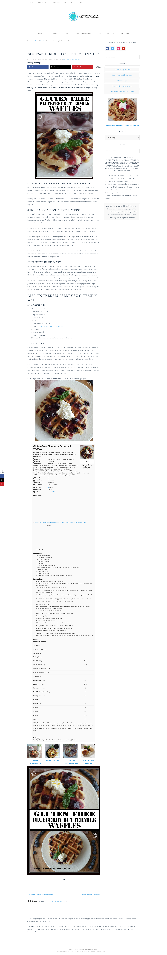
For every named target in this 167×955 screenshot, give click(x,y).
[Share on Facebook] (2, 476)
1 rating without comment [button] (57, 901)
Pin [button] (90, 465)
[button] (84, 467)
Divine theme (84, 949)
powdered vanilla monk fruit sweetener (49, 326)
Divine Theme (74, 952)
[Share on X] (2, 480)
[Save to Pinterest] (2, 484)
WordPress (101, 952)
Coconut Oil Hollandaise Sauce (122, 86)
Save (88, 462)
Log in (108, 952)
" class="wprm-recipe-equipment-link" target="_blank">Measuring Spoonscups (60, 522)
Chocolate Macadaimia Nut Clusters (122, 92)
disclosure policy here (72, 60)
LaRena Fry (51, 492)
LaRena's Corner (83, 16)
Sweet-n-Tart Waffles (53, 761)
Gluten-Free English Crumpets (122, 75)
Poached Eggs (122, 81)
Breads (60, 49)
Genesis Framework (89, 952)
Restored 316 (95, 949)
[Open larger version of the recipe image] (87, 452)
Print (85, 465)
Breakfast (66, 49)
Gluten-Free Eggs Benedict (122, 69)
